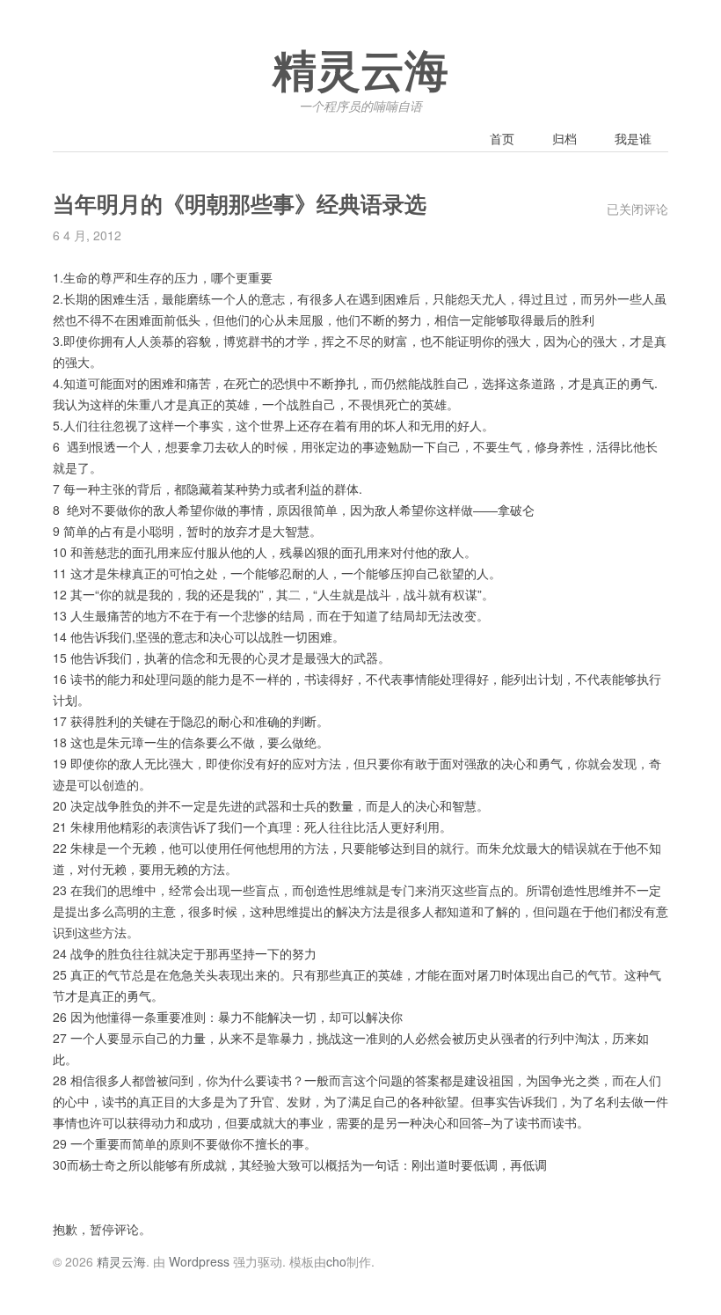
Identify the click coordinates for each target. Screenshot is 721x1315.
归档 (564, 138)
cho (336, 1261)
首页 (502, 138)
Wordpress (199, 1261)
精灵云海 (360, 72)
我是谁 (633, 138)
